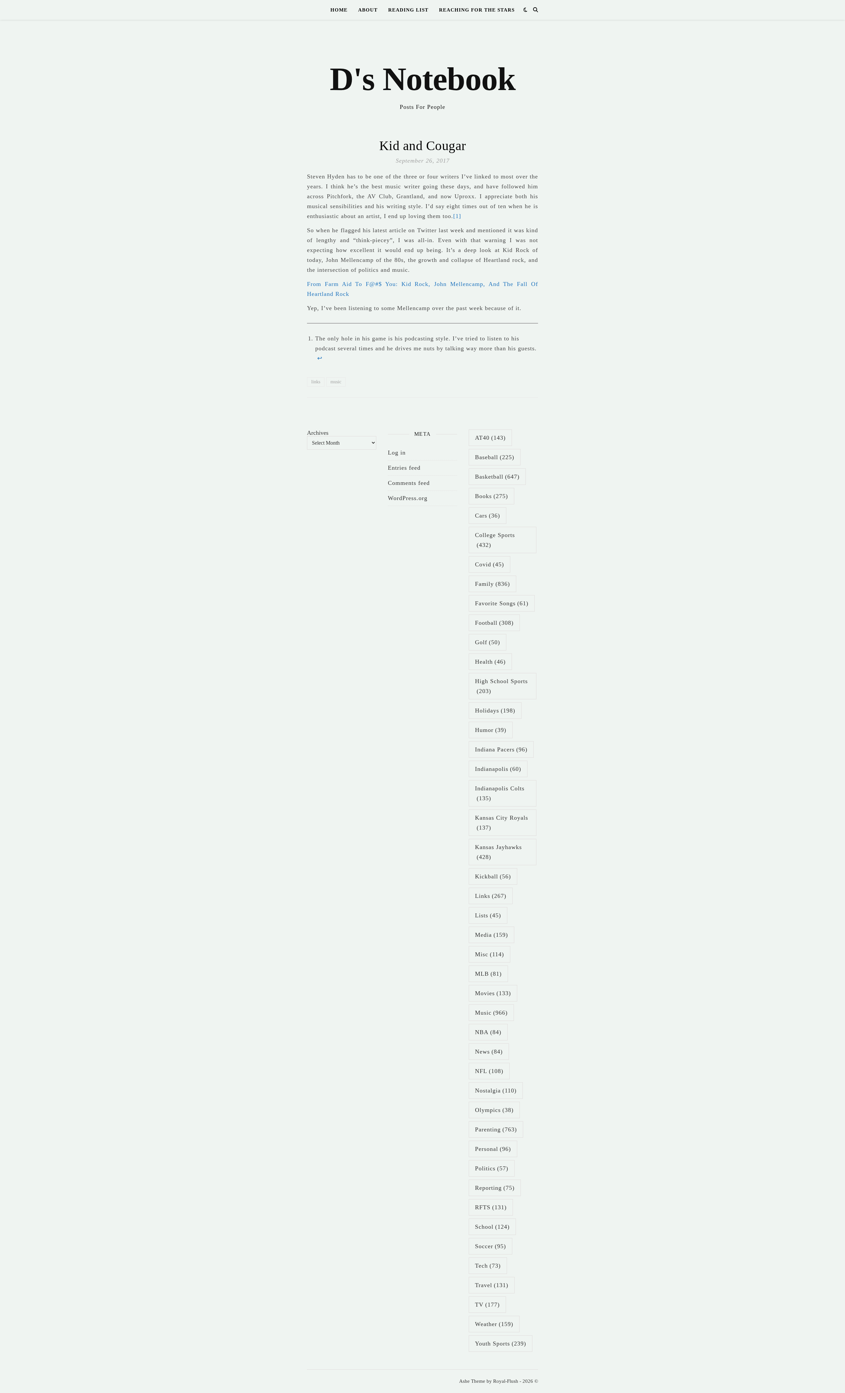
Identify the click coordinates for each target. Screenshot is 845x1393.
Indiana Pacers (501, 749)
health (490, 661)
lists (488, 915)
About (368, 10)
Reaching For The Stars (477, 10)
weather (494, 1324)
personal (493, 1149)
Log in (397, 452)
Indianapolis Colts (499, 793)
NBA (488, 1032)
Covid (489, 564)
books (491, 496)
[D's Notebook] (422, 69)
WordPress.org (407, 498)
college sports (495, 540)
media (491, 935)
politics (491, 1168)
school (492, 1226)
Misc (489, 954)
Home (339, 10)
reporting (495, 1188)
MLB (488, 973)
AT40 (490, 437)
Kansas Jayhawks (498, 852)
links (315, 381)
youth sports (500, 1343)
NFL (489, 1071)
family (492, 584)
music (335, 381)
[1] (457, 216)
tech (488, 1265)
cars (487, 515)
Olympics (494, 1110)
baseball (494, 457)
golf (487, 642)
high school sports (501, 686)
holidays (495, 710)
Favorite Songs (501, 603)
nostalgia (496, 1090)
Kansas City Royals (501, 822)
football (494, 622)
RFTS (491, 1207)
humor (490, 730)
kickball (493, 876)
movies (493, 993)
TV (487, 1304)
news (489, 1051)
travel (491, 1285)
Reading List (408, 10)
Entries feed (404, 467)
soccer (490, 1246)
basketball (497, 476)
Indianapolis (498, 769)
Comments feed (409, 483)
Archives (317, 432)
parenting (496, 1129)
